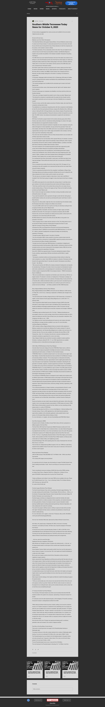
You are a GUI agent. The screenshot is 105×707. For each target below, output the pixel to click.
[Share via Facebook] (32, 649)
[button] (76, 13)
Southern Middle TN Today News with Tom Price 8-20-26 (70, 672)
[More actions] (72, 21)
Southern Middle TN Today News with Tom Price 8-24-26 (34, 672)
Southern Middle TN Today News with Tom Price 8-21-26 (52, 672)
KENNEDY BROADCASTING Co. (52, 6)
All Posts (28, 13)
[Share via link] (38, 649)
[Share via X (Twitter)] (35, 649)
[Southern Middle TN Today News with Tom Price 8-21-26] (52, 665)
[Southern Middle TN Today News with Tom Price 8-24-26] (35, 665)
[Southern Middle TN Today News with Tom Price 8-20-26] (70, 665)
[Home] (28, 700)
